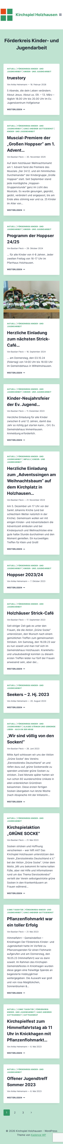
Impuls (27, 459)
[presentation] (31, 300)
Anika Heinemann (19, 84)
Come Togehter (15, 910)
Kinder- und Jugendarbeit (37, 71)
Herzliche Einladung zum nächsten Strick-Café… (28, 339)
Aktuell (11, 69)
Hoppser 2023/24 (25, 574)
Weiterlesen (16, 109)
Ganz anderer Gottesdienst (38, 129)
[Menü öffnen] (60, 14)
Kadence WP (38, 1134)
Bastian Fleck (17, 157)
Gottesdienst (30, 1015)
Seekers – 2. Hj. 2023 (28, 694)
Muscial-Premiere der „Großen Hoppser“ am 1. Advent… (31, 144)
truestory (16, 77)
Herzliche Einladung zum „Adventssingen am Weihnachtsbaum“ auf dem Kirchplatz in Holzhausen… (31, 481)
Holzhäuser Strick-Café (30, 613)
